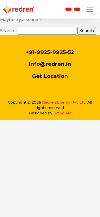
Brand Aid (62, 113)
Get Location (50, 76)
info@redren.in (50, 64)
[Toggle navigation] (90, 9)
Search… (8, 30)
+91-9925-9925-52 (50, 52)
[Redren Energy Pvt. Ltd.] (18, 9)
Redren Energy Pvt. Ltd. (64, 102)
